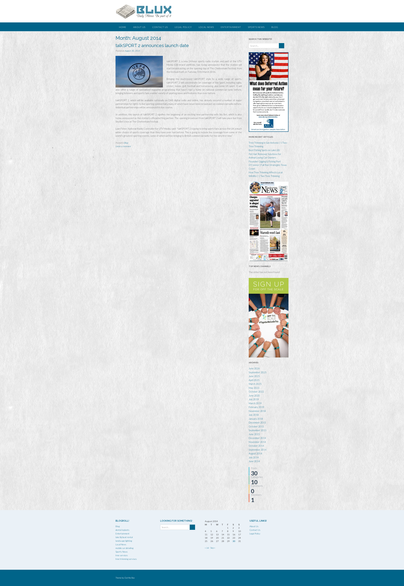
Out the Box (129, 578)
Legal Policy (183, 27)
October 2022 (256, 391)
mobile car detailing (124, 548)
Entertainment (231, 27)
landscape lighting (124, 540)
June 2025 (254, 376)
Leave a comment (123, 146)
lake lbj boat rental (124, 537)
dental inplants (122, 530)
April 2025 (254, 380)
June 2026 (254, 368)
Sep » (212, 547)
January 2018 (256, 418)
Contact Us (160, 27)
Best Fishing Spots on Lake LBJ (264, 150)
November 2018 (257, 411)
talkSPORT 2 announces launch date (152, 45)
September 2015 (257, 430)
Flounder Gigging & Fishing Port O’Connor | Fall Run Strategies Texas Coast (268, 165)
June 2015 (254, 434)
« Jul (207, 547)
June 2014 (254, 461)
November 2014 (257, 441)
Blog (274, 27)
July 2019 (254, 399)
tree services (122, 555)
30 (234, 541)
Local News (206, 27)
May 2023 (254, 387)
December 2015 (257, 422)
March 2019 (255, 403)
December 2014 (257, 438)
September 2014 (257, 449)
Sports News (256, 27)
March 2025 (255, 383)
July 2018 (254, 414)
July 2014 (254, 457)
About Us (139, 27)
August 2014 (255, 453)
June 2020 (254, 395)
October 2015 (256, 426)
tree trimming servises (126, 559)
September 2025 (257, 372)
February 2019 (256, 407)
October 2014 (256, 445)
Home (122, 27)
